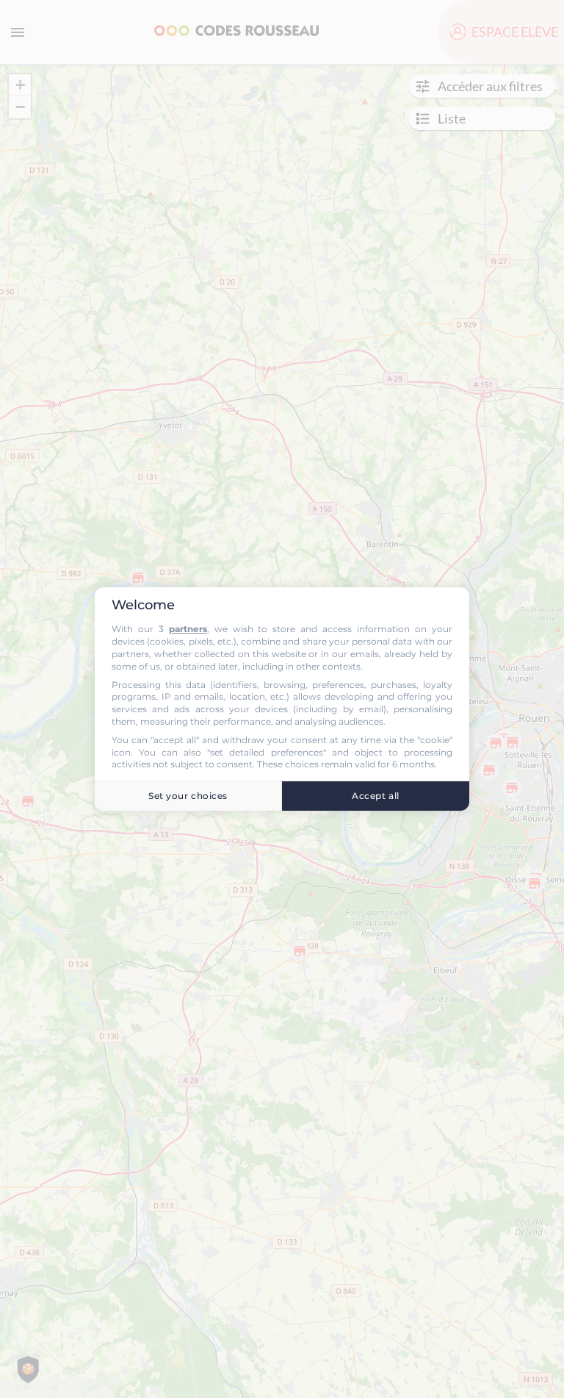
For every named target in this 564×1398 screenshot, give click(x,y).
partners (188, 628)
